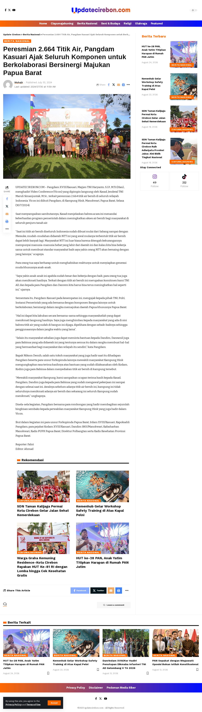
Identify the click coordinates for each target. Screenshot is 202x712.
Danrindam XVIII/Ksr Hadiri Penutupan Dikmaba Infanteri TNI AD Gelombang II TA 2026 (124, 664)
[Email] (118, 84)
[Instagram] (154, 181)
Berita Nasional (17, 40)
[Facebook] (5, 10)
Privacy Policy (14, 704)
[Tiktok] (184, 181)
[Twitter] (9, 10)
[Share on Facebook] (109, 84)
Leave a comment (115, 605)
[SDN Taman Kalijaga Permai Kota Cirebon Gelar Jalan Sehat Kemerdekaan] (43, 486)
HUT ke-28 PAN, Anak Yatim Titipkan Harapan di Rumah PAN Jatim (102, 562)
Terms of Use (33, 704)
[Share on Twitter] (113, 84)
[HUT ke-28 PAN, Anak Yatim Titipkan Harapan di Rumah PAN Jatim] (102, 538)
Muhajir (19, 82)
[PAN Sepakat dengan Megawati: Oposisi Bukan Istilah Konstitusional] (175, 643)
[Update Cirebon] (101, 10)
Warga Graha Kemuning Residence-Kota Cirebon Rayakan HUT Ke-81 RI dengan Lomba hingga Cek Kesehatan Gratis (42, 566)
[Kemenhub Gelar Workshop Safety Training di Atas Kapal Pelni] (102, 486)
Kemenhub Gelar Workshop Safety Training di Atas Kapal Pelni (100, 510)
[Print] (123, 84)
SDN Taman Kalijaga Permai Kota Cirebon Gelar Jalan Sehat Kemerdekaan (43, 510)
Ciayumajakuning (30, 500)
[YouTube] (14, 10)
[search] (186, 10)
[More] (128, 84)
